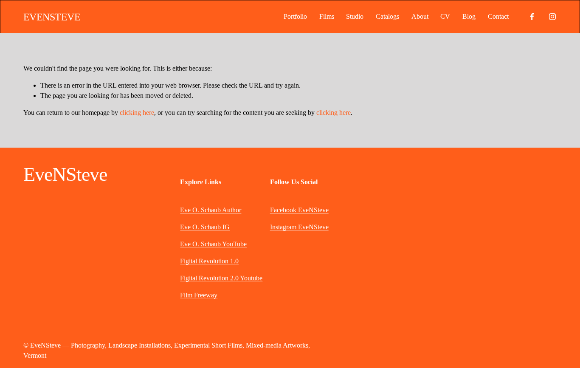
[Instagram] (552, 16)
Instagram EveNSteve (299, 227)
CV (445, 16)
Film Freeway (198, 295)
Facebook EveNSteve (299, 210)
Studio (354, 16)
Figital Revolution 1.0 (209, 261)
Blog (469, 16)
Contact (498, 16)
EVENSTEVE (52, 17)
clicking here (137, 112)
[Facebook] (532, 16)
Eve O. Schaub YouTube (213, 244)
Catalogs (387, 16)
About (419, 16)
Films (326, 16)
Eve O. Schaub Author (210, 210)
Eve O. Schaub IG (205, 227)
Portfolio (295, 16)
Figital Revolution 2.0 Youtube (221, 278)
